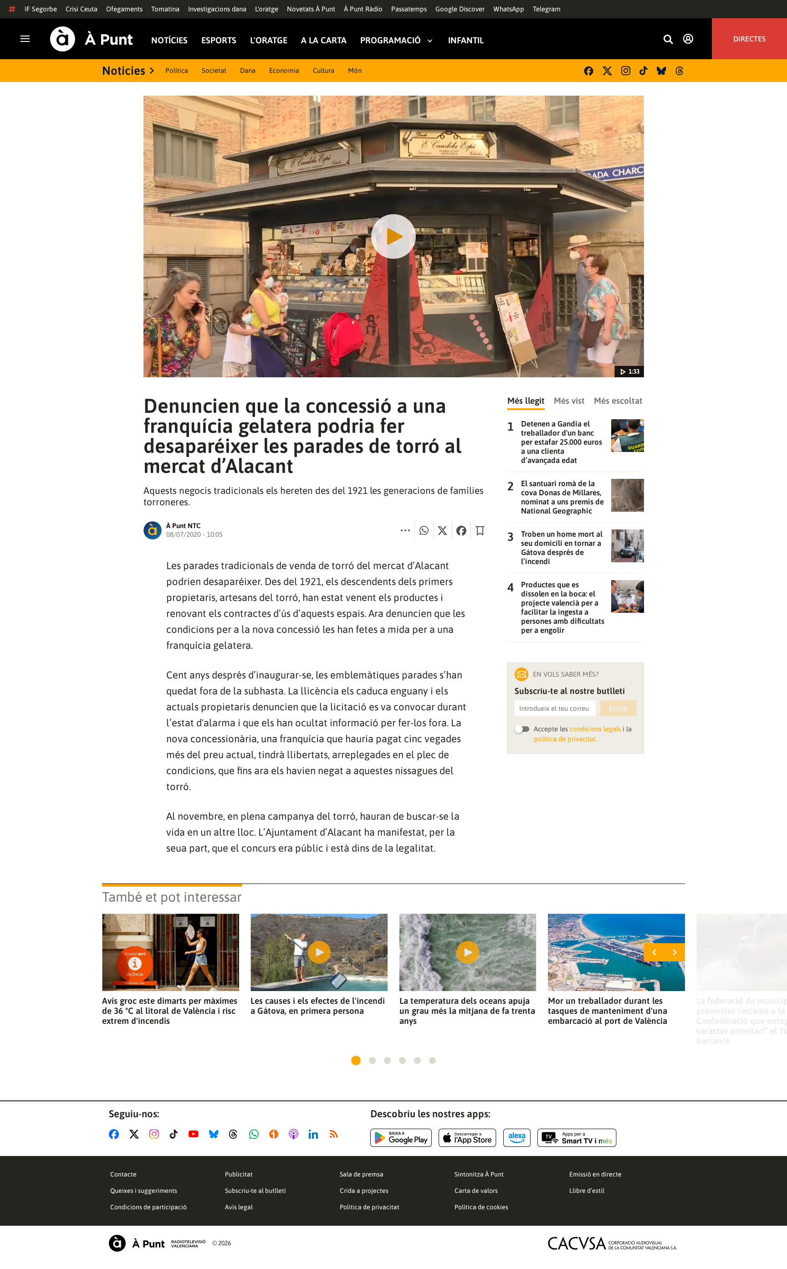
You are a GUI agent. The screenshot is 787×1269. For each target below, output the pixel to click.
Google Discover (460, 9)
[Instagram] (625, 70)
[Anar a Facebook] (116, 1134)
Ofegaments (124, 9)
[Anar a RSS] (335, 1134)
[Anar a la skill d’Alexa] (517, 1138)
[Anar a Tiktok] (175, 1134)
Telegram (547, 9)
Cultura (323, 70)
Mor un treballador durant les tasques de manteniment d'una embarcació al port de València (607, 1011)
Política (176, 70)
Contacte (123, 1174)
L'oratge (266, 9)
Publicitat (239, 1174)
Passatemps (409, 9)
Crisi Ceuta (81, 9)
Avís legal (239, 1207)
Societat (214, 70)
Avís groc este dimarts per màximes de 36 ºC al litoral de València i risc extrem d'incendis (169, 1011)
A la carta (324, 40)
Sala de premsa (361, 1174)
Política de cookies (481, 1207)
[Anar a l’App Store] (467, 1138)
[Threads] (680, 71)
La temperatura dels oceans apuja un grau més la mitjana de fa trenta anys (467, 1011)
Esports (218, 40)
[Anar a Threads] (235, 1134)
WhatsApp (508, 9)
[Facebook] (588, 71)
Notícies (169, 40)
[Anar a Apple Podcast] (295, 1134)
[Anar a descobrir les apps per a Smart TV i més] (577, 1138)
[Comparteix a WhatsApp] (424, 530)
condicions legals (595, 729)
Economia (284, 70)
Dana (248, 70)
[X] (607, 71)
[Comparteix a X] (443, 530)
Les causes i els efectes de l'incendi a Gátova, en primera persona (317, 1006)
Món (355, 70)
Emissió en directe (595, 1174)
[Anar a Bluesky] (215, 1134)
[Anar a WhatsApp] (255, 1134)
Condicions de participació (148, 1207)
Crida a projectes (364, 1190)
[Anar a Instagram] (156, 1134)
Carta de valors (476, 1190)
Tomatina (165, 9)
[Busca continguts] (668, 40)
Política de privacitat (369, 1207)
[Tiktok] (643, 70)
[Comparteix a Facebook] (461, 530)
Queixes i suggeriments (143, 1190)
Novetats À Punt (311, 9)
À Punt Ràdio (363, 9)
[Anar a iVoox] (275, 1134)
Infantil (466, 40)
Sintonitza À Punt (479, 1174)
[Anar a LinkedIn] (315, 1134)
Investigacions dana (217, 9)
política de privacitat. (565, 739)
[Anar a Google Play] (401, 1138)
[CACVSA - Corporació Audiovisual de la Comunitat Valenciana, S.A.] (612, 1243)
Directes (749, 39)
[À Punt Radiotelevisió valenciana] (157, 1243)
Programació (390, 40)
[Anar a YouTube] (195, 1134)
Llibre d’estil (586, 1190)
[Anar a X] (136, 1134)
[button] (356, 1060)
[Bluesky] (661, 71)
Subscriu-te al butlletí (255, 1190)
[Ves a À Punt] (91, 38)
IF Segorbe (41, 9)
